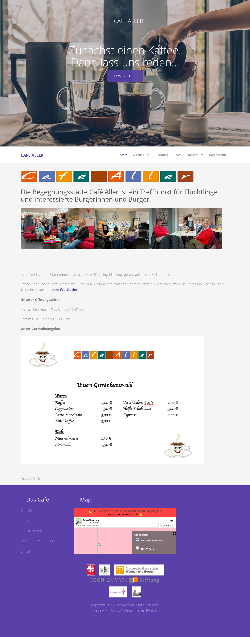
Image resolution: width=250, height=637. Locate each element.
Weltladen (69, 289)
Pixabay (152, 610)
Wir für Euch (141, 155)
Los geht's (125, 76)
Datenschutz (217, 155)
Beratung (162, 155)
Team (178, 155)
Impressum (195, 155)
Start (123, 155)
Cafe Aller (128, 21)
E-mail (25, 551)
